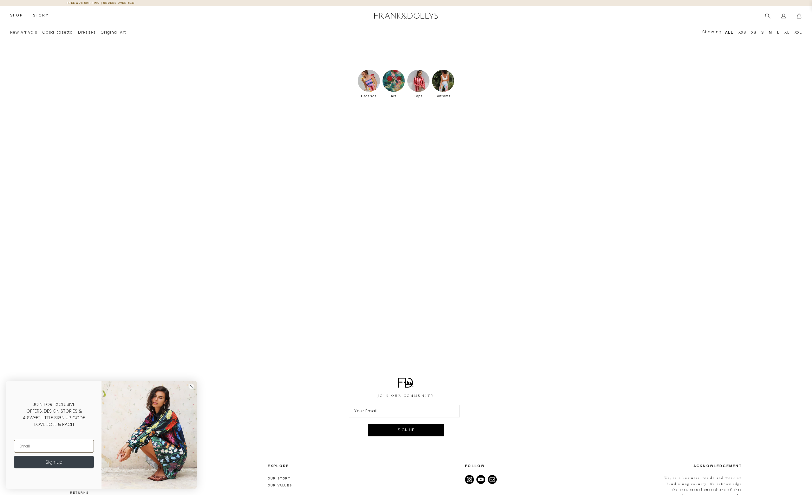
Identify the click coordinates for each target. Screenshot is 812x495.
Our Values (280, 485)
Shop (16, 15)
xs (753, 32)
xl (786, 32)
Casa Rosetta (58, 32)
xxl (798, 32)
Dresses (87, 32)
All (729, 32)
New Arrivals (23, 32)
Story (41, 15)
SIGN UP (406, 430)
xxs (742, 32)
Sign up (54, 462)
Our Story (279, 478)
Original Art (113, 32)
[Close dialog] (191, 386)
